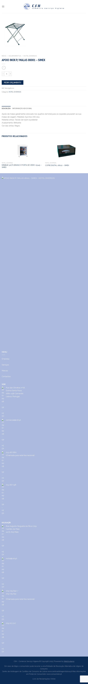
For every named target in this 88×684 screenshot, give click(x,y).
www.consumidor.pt (54, 674)
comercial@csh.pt (13, 420)
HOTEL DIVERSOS (30, 56)
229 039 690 (11, 591)
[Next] (86, 156)
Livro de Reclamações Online (44, 679)
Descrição (6, 108)
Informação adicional (22, 108)
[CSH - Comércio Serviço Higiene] (44, 6)
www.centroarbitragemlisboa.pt (60, 671)
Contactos (6, 376)
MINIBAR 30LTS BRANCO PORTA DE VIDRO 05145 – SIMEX (21, 166)
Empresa (5, 359)
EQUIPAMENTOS (15, 56)
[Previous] (2, 156)
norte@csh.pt (11, 558)
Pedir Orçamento (12, 82)
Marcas (5, 371)
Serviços (5, 365)
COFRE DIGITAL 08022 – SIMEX (57, 165)
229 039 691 (11, 594)
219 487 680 (11, 452)
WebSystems (69, 661)
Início (4, 56)
